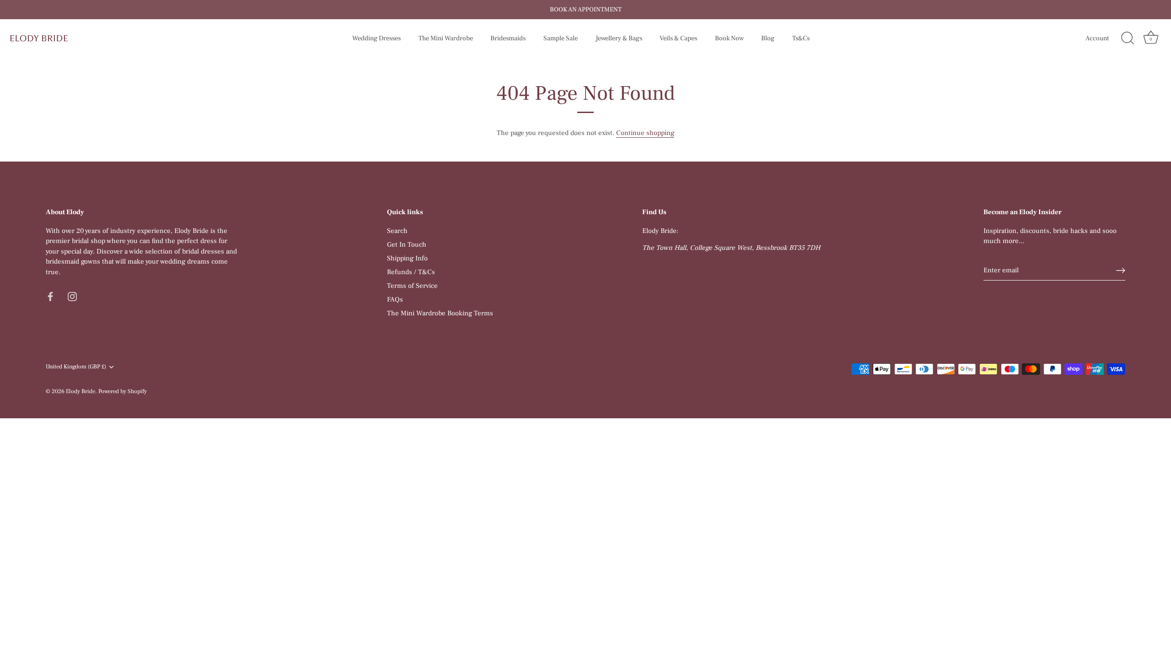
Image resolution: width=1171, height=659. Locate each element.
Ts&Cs (801, 38)
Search (397, 231)
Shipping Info (407, 258)
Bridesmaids (508, 38)
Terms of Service (412, 285)
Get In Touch (406, 244)
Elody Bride (80, 391)
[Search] (1127, 38)
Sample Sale (560, 38)
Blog (767, 38)
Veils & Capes (678, 38)
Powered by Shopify (122, 391)
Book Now (729, 38)
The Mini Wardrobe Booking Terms (440, 313)
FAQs (395, 299)
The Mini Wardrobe (446, 38)
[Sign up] (1120, 270)
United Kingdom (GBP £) (76, 366)
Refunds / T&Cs (411, 272)
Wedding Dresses (376, 38)
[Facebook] (50, 296)
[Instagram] (72, 296)
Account (1097, 38)
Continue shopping (645, 133)
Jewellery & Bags (619, 38)
